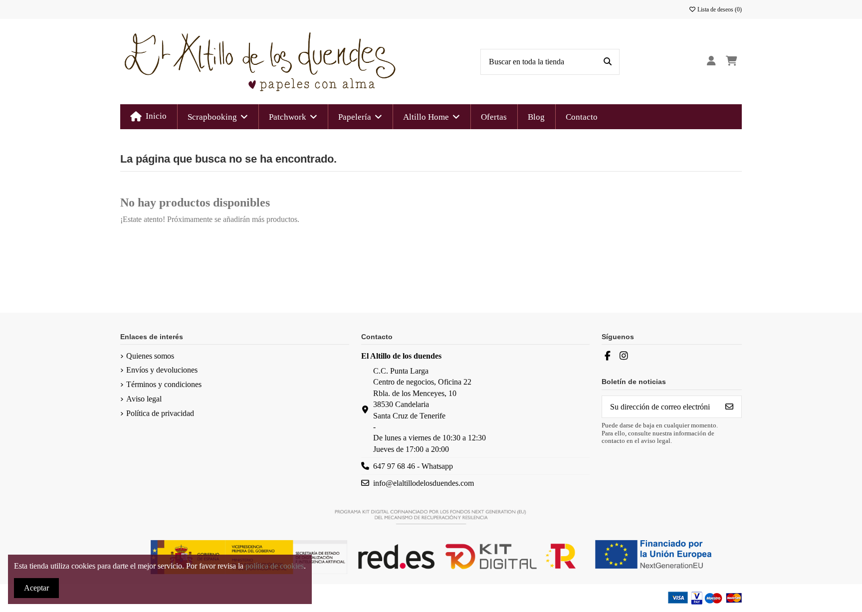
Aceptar (36, 588)
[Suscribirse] (729, 406)
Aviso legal (144, 399)
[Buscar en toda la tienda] (608, 62)
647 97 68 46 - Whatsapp (413, 466)
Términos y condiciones (164, 384)
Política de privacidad (160, 413)
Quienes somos (150, 356)
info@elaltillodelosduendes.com (423, 483)
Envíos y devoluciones (162, 370)
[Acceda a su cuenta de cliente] (711, 61)
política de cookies (274, 566)
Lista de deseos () (719, 9)
